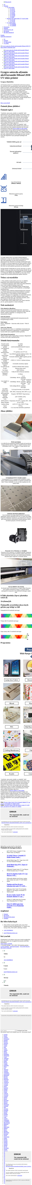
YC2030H (12, 14)
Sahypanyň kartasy (14, 946)
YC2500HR (13, 24)
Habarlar (6, 28)
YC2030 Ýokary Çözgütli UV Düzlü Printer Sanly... (16, 856)
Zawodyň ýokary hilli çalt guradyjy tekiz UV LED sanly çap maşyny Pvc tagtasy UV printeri (15, 805)
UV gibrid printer (11, 22)
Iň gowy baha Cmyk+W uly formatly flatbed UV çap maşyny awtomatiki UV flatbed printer (15, 803)
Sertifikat (6, 918)
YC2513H (12, 11)
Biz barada (6, 31)
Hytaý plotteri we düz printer (20, 128)
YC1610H (12, 15)
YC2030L (12, 13)
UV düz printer (10, 7)
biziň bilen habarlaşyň (6, 36)
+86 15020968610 (8, 930)
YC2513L (12, 10)
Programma (6, 27)
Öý (4, 4)
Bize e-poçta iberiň (5, 103)
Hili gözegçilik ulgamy (9, 917)
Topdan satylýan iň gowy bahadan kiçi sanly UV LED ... (17, 885)
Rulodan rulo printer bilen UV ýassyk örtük (17, 18)
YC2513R (12, 20)
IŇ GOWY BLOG (25, 946)
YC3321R (12, 21)
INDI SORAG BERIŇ (6, 943)
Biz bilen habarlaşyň (9, 32)
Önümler (6, 6)
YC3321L (12, 8)
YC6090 (12, 17)
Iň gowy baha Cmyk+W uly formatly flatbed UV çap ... (16, 895)
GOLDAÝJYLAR (8, 29)
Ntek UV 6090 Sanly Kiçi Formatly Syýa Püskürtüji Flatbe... (15, 905)
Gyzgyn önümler (5, 946)
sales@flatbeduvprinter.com (10, 933)
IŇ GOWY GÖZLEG (6, 948)
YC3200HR (13, 25)
